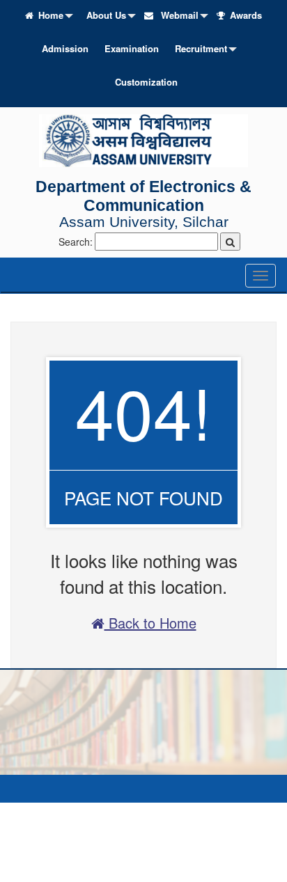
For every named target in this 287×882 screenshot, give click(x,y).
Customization (146, 81)
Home (50, 15)
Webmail (178, 15)
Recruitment (201, 48)
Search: (76, 242)
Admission (65, 48)
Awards (246, 15)
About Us (106, 15)
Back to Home (150, 623)
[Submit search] (230, 242)
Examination (131, 48)
